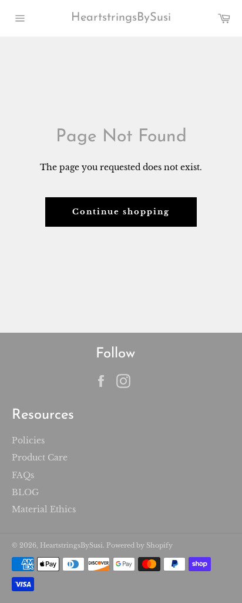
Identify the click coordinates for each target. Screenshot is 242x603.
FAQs (23, 475)
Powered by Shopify (139, 545)
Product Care (40, 457)
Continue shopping (120, 212)
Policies (28, 440)
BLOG (25, 492)
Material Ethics (44, 509)
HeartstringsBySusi (121, 18)
